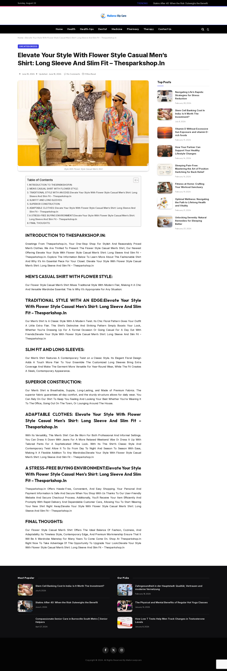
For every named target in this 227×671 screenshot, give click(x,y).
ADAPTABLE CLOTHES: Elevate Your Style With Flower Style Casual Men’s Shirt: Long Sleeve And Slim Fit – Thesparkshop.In (82, 209)
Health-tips (87, 29)
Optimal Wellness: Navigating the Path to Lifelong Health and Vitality (192, 202)
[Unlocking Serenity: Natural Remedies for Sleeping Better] (164, 221)
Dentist (102, 29)
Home (59, 29)
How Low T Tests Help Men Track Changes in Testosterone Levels (170, 620)
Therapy (149, 29)
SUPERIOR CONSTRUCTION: (44, 203)
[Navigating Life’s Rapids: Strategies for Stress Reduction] (164, 96)
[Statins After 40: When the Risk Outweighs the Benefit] (25, 606)
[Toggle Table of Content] (134, 180)
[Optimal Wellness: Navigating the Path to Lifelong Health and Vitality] (164, 203)
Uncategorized (28, 46)
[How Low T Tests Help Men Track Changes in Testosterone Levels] (124, 622)
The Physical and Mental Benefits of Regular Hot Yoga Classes (171, 602)
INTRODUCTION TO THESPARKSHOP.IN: (50, 184)
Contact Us (164, 29)
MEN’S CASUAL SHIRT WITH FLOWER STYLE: (53, 188)
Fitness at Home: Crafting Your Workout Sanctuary (189, 185)
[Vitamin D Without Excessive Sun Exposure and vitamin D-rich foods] (164, 132)
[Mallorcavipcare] (113, 15)
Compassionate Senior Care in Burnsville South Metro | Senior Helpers (71, 620)
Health (71, 29)
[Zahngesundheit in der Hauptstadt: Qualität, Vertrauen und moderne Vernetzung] (124, 590)
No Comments (73, 74)
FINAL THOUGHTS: (39, 223)
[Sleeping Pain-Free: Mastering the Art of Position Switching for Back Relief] (164, 169)
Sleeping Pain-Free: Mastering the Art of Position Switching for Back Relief (191, 168)
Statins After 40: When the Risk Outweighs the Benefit (180, 3)
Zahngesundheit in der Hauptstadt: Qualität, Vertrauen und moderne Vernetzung (168, 587)
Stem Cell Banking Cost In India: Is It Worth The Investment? (190, 113)
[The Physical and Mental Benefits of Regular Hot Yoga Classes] (124, 606)
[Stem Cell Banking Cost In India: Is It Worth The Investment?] (164, 114)
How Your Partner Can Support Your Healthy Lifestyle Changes (187, 150)
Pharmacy (133, 29)
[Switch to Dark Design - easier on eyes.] (207, 29)
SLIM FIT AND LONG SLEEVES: (45, 200)
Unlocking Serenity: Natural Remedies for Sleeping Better (190, 221)
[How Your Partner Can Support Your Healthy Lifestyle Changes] (164, 151)
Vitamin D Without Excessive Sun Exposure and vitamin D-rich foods (191, 132)
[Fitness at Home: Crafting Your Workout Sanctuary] (164, 187)
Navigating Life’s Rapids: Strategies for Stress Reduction (189, 95)
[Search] (203, 29)
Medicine (117, 29)
